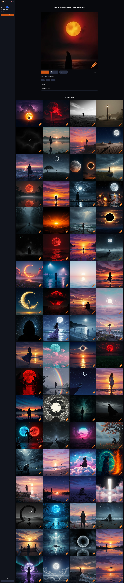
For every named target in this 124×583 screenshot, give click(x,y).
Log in (7, 578)
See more (52, 76)
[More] (92, 72)
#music (53, 80)
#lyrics (47, 80)
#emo (42, 80)
